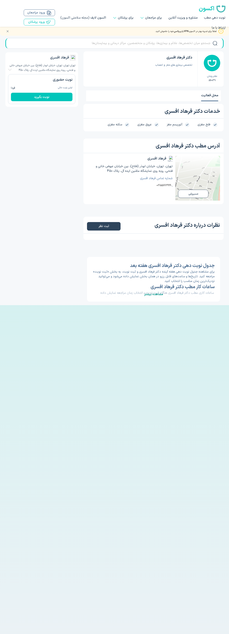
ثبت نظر (104, 226)
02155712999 (164, 185)
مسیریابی (193, 194)
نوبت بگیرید (41, 97)
